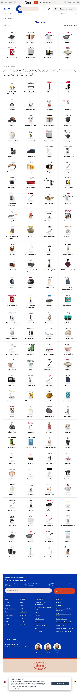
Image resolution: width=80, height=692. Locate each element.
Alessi (21, 605)
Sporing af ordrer (61, 619)
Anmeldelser (60, 602)
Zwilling (22, 618)
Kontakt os (38, 631)
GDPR (36, 628)
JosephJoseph (24, 615)
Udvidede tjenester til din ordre (43, 608)
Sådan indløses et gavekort (65, 628)
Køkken (7, 602)
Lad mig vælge (15, 688)
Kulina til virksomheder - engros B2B (64, 609)
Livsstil (7, 618)
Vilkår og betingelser (41, 625)
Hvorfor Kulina (61, 625)
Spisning (7, 605)
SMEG (21, 608)
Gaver (75, 14)
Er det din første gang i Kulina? (63, 614)
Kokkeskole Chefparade (64, 622)
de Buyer (22, 621)
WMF (21, 602)
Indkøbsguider (39, 619)
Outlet (7, 624)
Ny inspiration (66, 14)
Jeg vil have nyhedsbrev (64, 591)
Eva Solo (22, 624)
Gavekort (38, 622)
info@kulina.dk (12, 644)
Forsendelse (38, 615)
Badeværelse (9, 615)
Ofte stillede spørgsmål (63, 631)
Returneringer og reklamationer (40, 603)
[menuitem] (5, 14)
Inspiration (55, 14)
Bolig (6, 621)
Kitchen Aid (23, 612)
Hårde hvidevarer (10, 608)
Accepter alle (60, 683)
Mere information (33, 686)
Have (6, 612)
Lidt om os (59, 605)
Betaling (37, 612)
